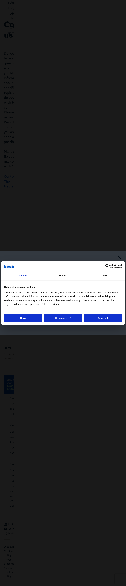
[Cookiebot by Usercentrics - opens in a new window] (108, 266)
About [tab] (104, 275)
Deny (23, 318)
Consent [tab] (22, 275)
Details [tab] (63, 275)
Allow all (103, 318)
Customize (61, 318)
